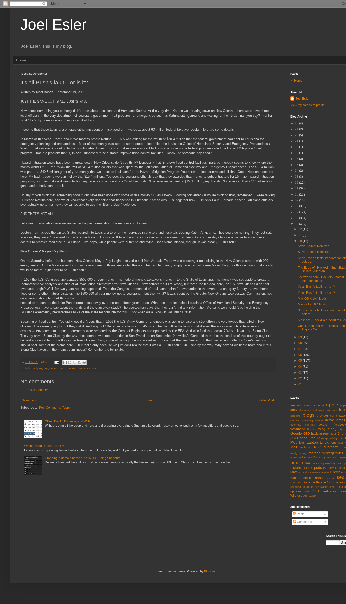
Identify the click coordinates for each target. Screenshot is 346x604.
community (307, 420)
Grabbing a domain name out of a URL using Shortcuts (82, 458)
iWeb (293, 442)
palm (339, 463)
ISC (341, 438)
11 (297, 188)
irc (318, 438)
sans (82, 368)
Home (21, 60)
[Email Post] (56, 362)
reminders (304, 472)
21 (297, 141)
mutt (338, 453)
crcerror (319, 420)
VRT (316, 491)
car (332, 415)
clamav (294, 420)
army (47, 368)
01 (300, 384)
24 (297, 129)
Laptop (312, 442)
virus (307, 491)
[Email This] (64, 362)
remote (316, 472)
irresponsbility (329, 438)
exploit (324, 424)
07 (297, 212)
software (319, 482)
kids (302, 442)
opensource (330, 457)
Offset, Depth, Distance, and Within (68, 421)
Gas (341, 429)
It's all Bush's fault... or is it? (316, 286)
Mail (293, 447)
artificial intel (305, 409)
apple (332, 404)
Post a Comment (38, 390)
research (326, 472)
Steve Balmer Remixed (314, 246)
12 (297, 182)
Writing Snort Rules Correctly (44, 446)
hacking (316, 433)
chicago (341, 415)
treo (317, 486)
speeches (308, 486)
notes (293, 457)
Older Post (266, 400)
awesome (332, 409)
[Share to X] (74, 362)
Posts (300, 514)
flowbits (311, 429)
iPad (293, 438)
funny (332, 429)
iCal (333, 433)
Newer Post (29, 400)
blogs (309, 415)
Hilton (326, 433)
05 (297, 224)
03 (300, 372)
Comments (304, 522)
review (338, 472)
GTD (306, 433)
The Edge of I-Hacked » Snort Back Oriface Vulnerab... (322, 269)
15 (297, 165)
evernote (295, 424)
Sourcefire (335, 482)
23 (297, 135)
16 (297, 159)
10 (297, 194)
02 (300, 378)
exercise (310, 424)
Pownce (333, 467)
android (307, 405)
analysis (37, 368)
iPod (312, 438)
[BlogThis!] (69, 362)
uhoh (332, 486)
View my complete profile (307, 105)
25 (297, 123)
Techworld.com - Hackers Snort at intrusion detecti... (321, 278)
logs (333, 442)
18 (297, 153)
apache (319, 405)
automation (319, 409)
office (302, 457)
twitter (324, 486)
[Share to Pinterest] (84, 362)
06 (297, 218)
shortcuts (296, 482)
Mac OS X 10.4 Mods (312, 298)
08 (297, 206)
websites (329, 491)
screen (330, 478)
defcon (330, 420)
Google (296, 433)
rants (293, 472)
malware (305, 447)
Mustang (328, 453)
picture (295, 467)
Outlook (306, 463)
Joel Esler (53, 24)
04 (300, 366)
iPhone (301, 438)
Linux (324, 442)
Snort (307, 482)
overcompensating (324, 463)
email (340, 420)
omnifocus (314, 457)
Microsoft (331, 447)
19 (297, 147)
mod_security (298, 453)
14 (297, 170)
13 (297, 176)
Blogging (295, 415)
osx (294, 462)
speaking (295, 486)
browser (322, 415)
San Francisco (68, 368)
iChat (340, 433)
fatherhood (297, 429)
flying (321, 429)
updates (295, 491)
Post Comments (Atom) (55, 408)
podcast (320, 467)
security (91, 368)
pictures (308, 467)
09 (297, 200)
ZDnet (312, 495)
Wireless (296, 495)
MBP (317, 447)
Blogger (209, 571)
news (54, 368)
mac (340, 442)
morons (314, 453)
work (305, 495)
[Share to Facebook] (79, 362)
